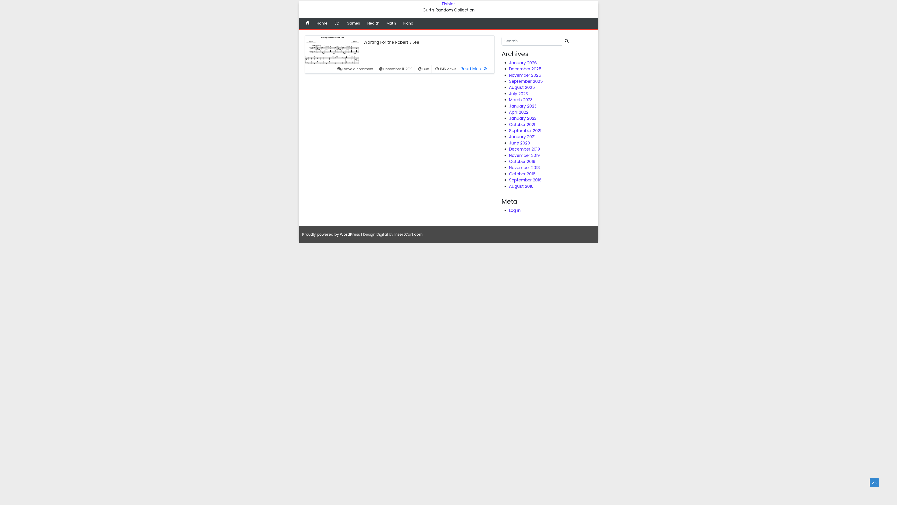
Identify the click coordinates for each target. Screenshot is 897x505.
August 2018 (521, 186)
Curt (426, 69)
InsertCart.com (408, 234)
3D (337, 23)
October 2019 (522, 161)
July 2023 (518, 94)
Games (353, 23)
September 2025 (526, 81)
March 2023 (521, 100)
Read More (475, 69)
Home (322, 23)
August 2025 (522, 87)
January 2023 (523, 106)
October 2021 (522, 124)
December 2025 (525, 69)
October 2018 (522, 174)
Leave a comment (358, 69)
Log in (515, 210)
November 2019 (524, 155)
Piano (408, 23)
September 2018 (525, 180)
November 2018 (524, 167)
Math (391, 23)
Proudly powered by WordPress (331, 234)
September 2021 (525, 130)
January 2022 (523, 118)
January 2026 (523, 63)
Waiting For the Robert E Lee (391, 42)
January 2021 (522, 137)
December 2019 (524, 149)
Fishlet (448, 4)
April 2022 (518, 112)
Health (373, 23)
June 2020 (519, 143)
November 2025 (525, 75)
